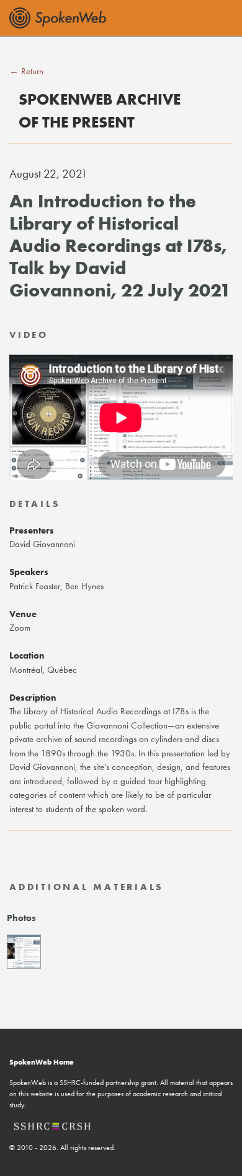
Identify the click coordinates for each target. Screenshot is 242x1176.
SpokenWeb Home (41, 1062)
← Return (26, 71)
